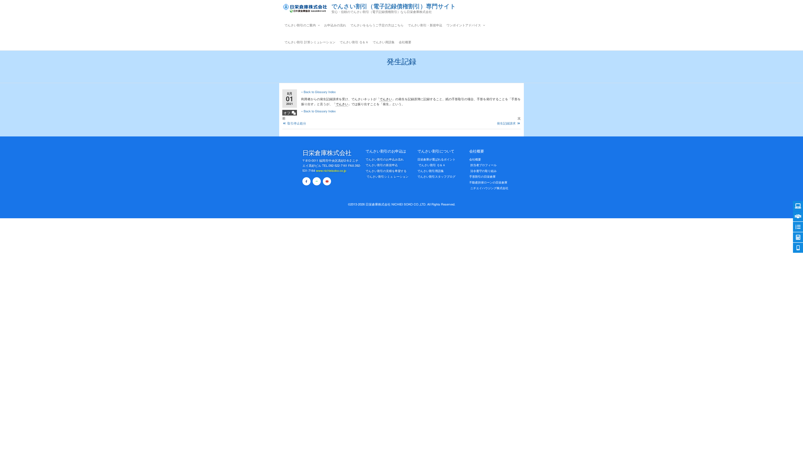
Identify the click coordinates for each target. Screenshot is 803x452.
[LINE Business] (317, 181)
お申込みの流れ (335, 25)
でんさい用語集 (384, 42)
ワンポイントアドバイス (463, 25)
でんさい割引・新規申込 (425, 25)
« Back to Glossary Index (318, 92)
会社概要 (405, 42)
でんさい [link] (386, 99)
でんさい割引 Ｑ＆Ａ (354, 42)
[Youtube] (327, 181)
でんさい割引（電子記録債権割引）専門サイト (393, 6)
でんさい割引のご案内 (300, 25)
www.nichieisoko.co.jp (331, 170)
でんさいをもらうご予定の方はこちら (377, 25)
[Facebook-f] (306, 181)
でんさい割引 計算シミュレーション (309, 42)
